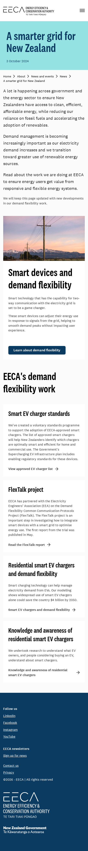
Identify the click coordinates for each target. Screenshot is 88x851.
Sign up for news (15, 755)
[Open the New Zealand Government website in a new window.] (44, 830)
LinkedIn (9, 716)
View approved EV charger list (30, 469)
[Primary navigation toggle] (82, 10)
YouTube (9, 736)
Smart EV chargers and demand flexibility (39, 610)
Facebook (10, 723)
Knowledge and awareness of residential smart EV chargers (37, 672)
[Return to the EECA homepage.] (28, 10)
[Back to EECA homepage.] (44, 805)
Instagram (10, 730)
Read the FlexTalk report (26, 545)
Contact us (11, 766)
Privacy (8, 772)
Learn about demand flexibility (36, 350)
